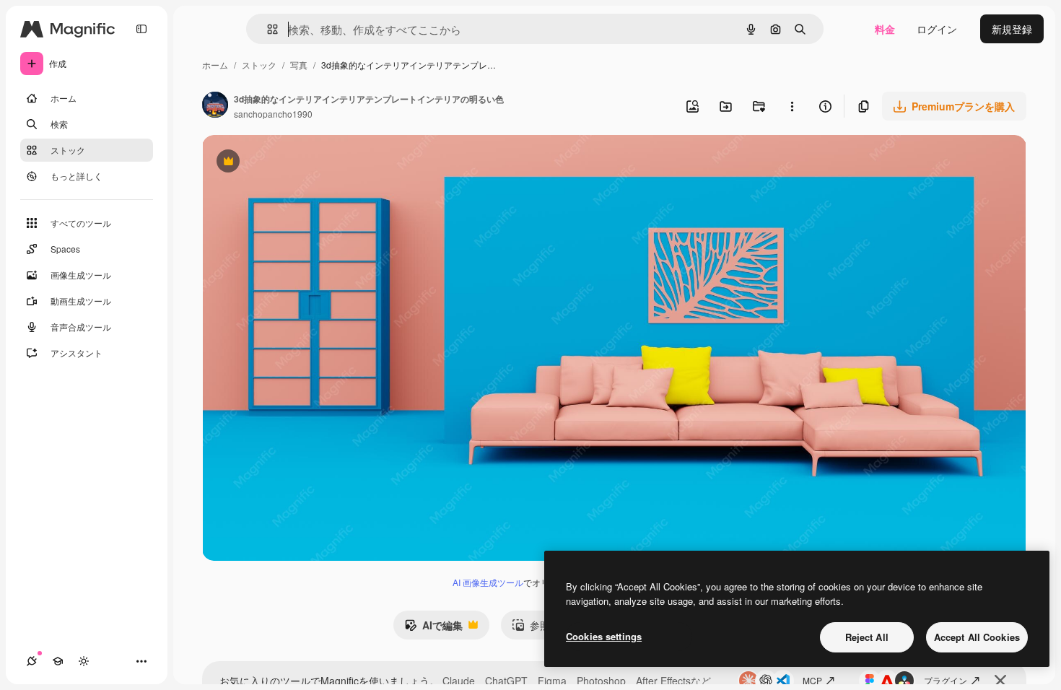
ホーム (215, 64)
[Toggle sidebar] (141, 28)
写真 (298, 64)
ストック (259, 64)
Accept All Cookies (977, 637)
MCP (812, 680)
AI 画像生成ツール (488, 582)
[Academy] (57, 661)
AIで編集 (433, 628)
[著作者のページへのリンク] (215, 106)
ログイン (937, 29)
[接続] (31, 661)
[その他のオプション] (791, 106)
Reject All (866, 637)
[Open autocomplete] (267, 29)
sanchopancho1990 (273, 114)
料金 (885, 29)
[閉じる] (1000, 680)
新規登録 (1012, 29)
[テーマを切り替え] (83, 661)
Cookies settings (604, 636)
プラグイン (945, 680)
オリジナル (301, 162)
